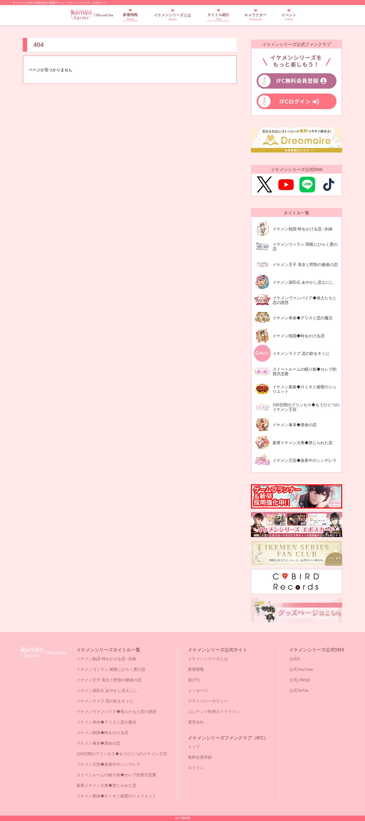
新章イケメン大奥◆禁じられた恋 (106, 785)
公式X (294, 659)
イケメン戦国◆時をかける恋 (102, 732)
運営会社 (196, 722)
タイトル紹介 (218, 17)
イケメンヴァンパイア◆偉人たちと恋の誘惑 (116, 711)
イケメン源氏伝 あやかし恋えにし (106, 690)
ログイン (196, 767)
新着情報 (130, 17)
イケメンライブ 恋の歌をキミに (104, 701)
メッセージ (198, 690)
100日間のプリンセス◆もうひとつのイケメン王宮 (121, 753)
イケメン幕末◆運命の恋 (98, 743)
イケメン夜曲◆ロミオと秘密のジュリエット (116, 796)
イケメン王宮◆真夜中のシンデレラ (108, 764)
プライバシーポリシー (208, 701)
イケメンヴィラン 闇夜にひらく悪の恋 (110, 669)
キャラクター (255, 17)
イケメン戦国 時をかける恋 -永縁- (106, 659)
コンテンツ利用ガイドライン (214, 711)
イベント (288, 17)
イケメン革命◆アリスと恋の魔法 (106, 722)
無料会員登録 (200, 757)
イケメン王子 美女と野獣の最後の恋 (108, 680)
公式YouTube (301, 669)
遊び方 (194, 680)
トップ (194, 746)
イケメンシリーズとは (172, 17)
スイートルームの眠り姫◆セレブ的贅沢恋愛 (116, 775)
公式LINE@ (299, 680)
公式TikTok (299, 690)
